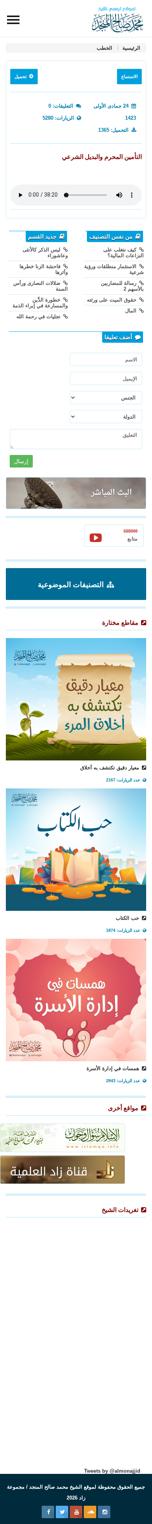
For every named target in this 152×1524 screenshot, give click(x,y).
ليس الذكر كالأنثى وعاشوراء (45, 252)
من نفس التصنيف (111, 237)
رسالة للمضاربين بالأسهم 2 (122, 286)
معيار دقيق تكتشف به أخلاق (110, 768)
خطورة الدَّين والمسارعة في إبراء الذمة (40, 303)
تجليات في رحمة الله (39, 316)
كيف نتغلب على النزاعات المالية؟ (123, 252)
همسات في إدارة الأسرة (114, 1068)
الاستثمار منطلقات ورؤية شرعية (114, 269)
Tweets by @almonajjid (112, 1471)
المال (131, 311)
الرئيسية (130, 48)
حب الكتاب (128, 918)
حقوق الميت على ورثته (112, 300)
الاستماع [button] (129, 76)
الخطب (104, 48)
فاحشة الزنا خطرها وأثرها (43, 269)
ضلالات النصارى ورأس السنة (40, 286)
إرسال (21, 461)
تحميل (21, 76)
